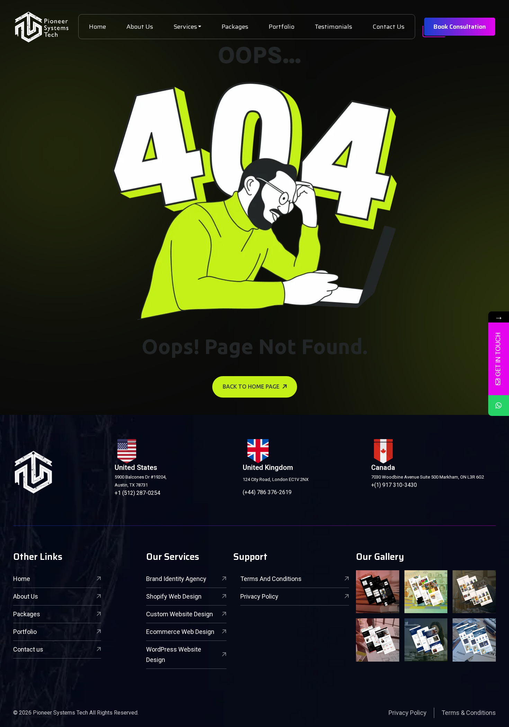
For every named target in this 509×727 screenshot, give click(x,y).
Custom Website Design (179, 614)
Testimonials (333, 26)
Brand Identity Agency (176, 578)
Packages (235, 26)
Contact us (28, 649)
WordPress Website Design (173, 654)
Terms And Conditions (271, 578)
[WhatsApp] (498, 405)
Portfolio (281, 26)
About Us (139, 26)
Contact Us (388, 26)
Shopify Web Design (174, 596)
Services (185, 26)
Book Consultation (460, 26)
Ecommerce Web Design (180, 631)
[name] (41, 26)
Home (97, 26)
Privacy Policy (259, 596)
